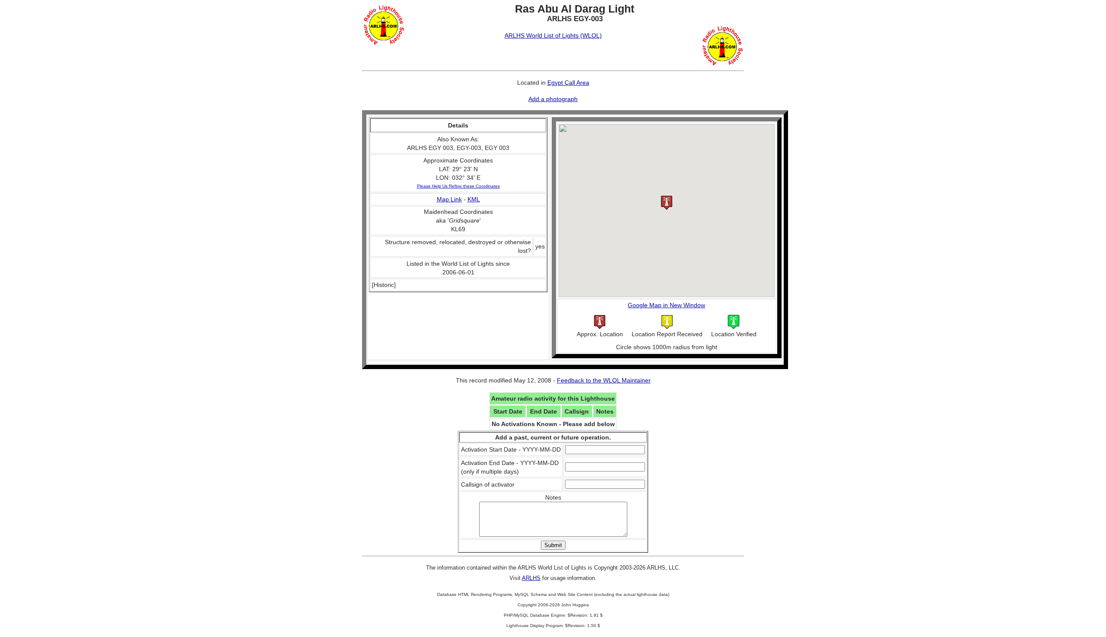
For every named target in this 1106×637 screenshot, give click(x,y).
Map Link (449, 199)
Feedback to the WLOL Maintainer (604, 380)
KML (473, 199)
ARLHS (531, 578)
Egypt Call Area (568, 82)
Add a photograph (553, 99)
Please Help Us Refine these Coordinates (458, 186)
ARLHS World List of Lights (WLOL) (553, 35)
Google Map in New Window (666, 305)
